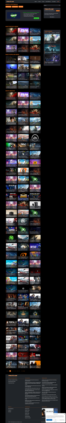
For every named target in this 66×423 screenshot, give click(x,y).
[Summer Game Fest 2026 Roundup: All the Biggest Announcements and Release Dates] (11, 230)
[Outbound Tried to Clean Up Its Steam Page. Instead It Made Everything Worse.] (11, 263)
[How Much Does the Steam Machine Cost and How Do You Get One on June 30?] (11, 213)
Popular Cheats (27, 413)
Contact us (9, 410)
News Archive (21, 6)
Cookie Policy (55, 421)
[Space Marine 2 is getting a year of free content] (35, 84)
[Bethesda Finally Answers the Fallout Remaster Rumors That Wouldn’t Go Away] (23, 146)
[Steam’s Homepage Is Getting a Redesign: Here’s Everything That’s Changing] (23, 339)
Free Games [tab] (57, 32)
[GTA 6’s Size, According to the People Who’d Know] (11, 154)
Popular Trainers (27, 410)
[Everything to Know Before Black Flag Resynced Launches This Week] (23, 188)
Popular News (27, 414)
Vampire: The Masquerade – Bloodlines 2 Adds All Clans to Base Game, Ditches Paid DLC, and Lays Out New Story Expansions (33, 393)
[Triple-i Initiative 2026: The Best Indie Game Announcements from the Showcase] (11, 330)
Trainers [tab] (46, 32)
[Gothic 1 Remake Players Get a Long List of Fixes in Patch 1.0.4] (11, 129)
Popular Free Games (28, 417)
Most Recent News (8, 6)
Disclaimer (9, 411)
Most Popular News (15, 6)
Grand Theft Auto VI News (11, 381)
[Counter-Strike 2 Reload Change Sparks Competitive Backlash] (35, 364)
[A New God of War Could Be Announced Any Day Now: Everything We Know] (35, 330)
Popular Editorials (27, 416)
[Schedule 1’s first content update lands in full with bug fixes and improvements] (11, 59)
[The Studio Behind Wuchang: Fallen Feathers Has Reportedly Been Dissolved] (23, 330)
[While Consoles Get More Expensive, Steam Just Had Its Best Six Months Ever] (23, 154)
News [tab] (49, 32)
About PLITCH (36, 18)
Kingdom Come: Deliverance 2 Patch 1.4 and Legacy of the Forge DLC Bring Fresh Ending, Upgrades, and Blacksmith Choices (33, 383)
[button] (64, 414)
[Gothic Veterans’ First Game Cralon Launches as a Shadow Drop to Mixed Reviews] (11, 297)
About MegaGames (10, 408)
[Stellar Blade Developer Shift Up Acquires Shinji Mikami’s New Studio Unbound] (23, 347)
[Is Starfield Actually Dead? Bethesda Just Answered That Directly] (35, 146)
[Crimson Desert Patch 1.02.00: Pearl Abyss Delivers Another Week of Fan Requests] (11, 347)
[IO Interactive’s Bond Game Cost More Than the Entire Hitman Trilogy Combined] (35, 238)
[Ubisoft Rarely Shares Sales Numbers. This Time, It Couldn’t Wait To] (35, 154)
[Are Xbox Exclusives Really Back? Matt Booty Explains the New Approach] (23, 230)
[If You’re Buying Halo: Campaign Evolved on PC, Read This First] (35, 129)
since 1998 (57, 10)
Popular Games (27, 408)
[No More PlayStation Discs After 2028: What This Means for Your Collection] (11, 188)
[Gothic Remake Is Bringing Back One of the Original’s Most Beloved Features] (23, 48)
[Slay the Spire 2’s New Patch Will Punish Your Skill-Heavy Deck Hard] (35, 255)
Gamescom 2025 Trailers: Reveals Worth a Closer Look (32, 388)
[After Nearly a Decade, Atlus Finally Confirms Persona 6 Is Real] (11, 238)
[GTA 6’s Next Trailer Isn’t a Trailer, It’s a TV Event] (11, 48)
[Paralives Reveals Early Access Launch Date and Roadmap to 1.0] (11, 280)
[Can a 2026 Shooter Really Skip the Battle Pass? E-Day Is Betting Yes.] (35, 48)
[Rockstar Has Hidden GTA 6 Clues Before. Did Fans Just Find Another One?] (23, 104)
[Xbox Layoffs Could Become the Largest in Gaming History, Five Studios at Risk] (35, 179)
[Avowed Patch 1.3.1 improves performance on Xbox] (23, 76)
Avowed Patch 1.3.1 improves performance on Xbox (49, 394)
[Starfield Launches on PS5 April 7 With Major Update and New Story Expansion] (11, 364)
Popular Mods (27, 411)
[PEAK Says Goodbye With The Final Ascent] (23, 31)
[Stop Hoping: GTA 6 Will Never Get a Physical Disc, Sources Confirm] (11, 179)
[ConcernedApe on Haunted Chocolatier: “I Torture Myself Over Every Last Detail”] (23, 196)
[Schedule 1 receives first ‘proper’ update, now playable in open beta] (35, 59)
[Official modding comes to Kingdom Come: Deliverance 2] (35, 76)
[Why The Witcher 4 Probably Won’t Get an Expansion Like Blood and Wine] (23, 238)
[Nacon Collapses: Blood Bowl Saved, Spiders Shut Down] (11, 171)
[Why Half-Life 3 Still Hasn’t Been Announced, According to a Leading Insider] (23, 171)
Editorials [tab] (53, 32)
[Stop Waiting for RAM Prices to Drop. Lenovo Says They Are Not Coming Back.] (11, 196)
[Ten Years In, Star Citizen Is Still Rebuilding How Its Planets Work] (35, 31)
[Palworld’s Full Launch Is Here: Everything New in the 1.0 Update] (23, 179)
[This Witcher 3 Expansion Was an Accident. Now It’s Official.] (23, 129)
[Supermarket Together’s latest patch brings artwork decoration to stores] (11, 76)
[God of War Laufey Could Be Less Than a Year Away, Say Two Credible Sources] (23, 213)
